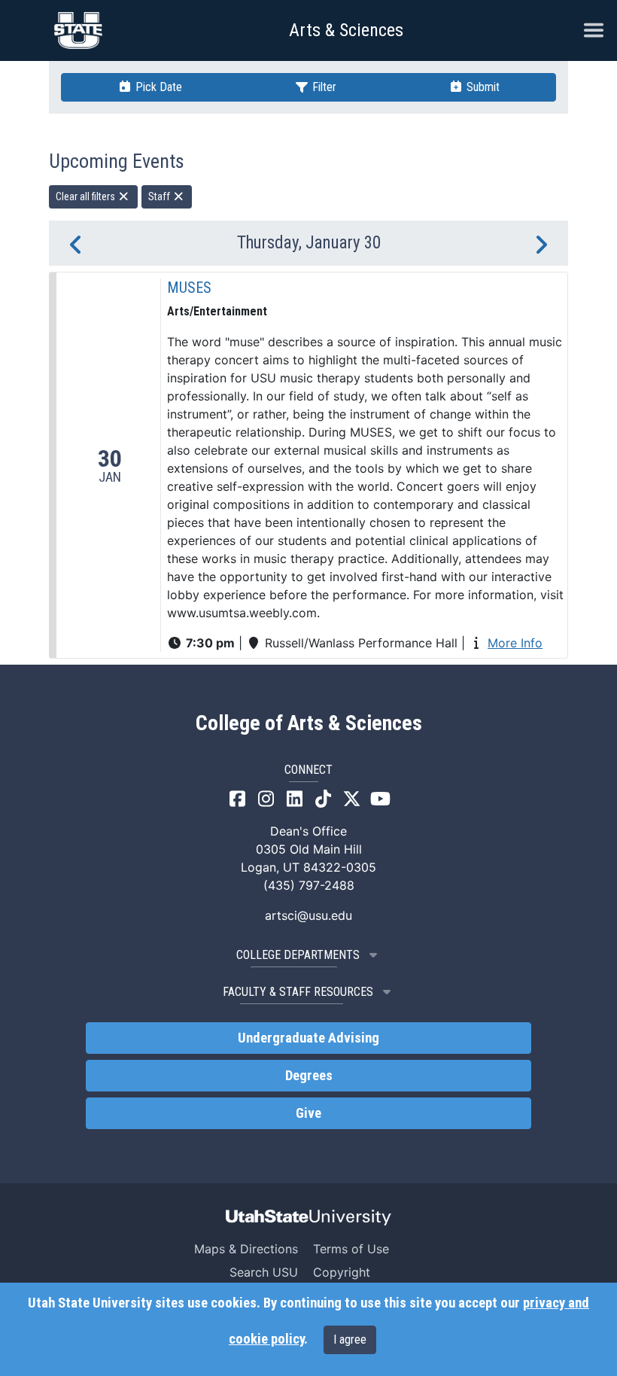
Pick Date (157, 87)
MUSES (189, 288)
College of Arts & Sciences (309, 723)
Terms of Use (351, 1248)
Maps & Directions (246, 1248)
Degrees (309, 1075)
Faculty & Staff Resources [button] (298, 991)
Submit (482, 87)
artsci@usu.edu (308, 915)
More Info (515, 642)
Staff (160, 196)
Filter (322, 87)
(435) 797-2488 (308, 885)
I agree (349, 1339)
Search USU (263, 1272)
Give (308, 1113)
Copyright (341, 1272)
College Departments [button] (298, 954)
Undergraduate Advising (308, 1038)
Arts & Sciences (346, 30)
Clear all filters (86, 196)
